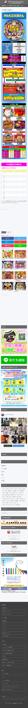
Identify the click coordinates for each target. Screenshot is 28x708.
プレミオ (3, 502)
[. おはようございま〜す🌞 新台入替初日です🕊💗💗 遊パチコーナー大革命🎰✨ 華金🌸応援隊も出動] (5, 430)
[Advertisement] (14, 220)
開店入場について (6, 633)
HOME (3, 480)
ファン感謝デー (14, 490)
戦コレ (8, 500)
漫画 (9, 494)
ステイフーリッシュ (12, 498)
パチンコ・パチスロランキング (14, 536)
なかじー (3, 496)
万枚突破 (9, 490)
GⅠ (17, 492)
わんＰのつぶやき (6, 614)
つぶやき (7, 488)
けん (3, 490)
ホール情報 (9, 5)
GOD (20, 500)
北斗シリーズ (21, 492)
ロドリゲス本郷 (4, 494)
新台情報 (4, 608)
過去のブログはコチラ (7, 689)
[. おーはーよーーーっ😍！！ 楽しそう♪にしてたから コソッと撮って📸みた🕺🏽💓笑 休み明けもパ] (5, 422)
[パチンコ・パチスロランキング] (14, 532)
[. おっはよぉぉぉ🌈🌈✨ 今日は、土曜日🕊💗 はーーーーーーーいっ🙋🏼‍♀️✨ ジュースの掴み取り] (22, 422)
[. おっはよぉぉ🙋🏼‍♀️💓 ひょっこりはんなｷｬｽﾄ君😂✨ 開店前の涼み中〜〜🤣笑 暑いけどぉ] (14, 430)
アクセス (4, 630)
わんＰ (3, 488)
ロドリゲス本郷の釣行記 (8, 650)
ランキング (20, 488)
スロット (11, 488)
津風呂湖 (16, 500)
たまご (3, 492)
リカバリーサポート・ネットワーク (10, 686)
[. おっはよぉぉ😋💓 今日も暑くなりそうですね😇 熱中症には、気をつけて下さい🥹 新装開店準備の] (22, 430)
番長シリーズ (14, 494)
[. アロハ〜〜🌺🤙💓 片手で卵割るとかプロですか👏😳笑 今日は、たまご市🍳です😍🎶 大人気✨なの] (22, 439)
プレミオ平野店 (5, 680)
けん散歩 (4, 644)
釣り (10, 496)
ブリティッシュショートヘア (7, 504)
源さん (18, 498)
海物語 (7, 492)
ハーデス (10, 502)
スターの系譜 (5, 673)
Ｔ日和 (3, 656)
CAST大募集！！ (5, 636)
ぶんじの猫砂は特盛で (7, 653)
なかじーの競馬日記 (6, 665)
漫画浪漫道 (4, 659)
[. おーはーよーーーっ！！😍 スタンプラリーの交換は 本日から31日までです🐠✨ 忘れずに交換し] (14, 439)
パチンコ (3, 232)
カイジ (15, 502)
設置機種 (4, 621)
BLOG (14, 5)
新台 (6, 490)
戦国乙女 (12, 500)
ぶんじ (14, 504)
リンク (21, 5)
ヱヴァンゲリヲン (20, 494)
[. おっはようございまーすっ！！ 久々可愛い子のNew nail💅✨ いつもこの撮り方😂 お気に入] (14, 422)
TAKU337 (14, 496)
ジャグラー (4, 500)
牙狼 (17, 496)
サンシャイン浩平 (12, 492)
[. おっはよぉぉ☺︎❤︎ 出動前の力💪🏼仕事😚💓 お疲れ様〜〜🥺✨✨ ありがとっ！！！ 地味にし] (5, 439)
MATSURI (22, 490)
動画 (18, 5)
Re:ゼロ (23, 500)
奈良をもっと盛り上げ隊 (8, 662)
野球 (7, 502)
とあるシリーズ (22, 498)
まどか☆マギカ (4, 498)
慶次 (20, 496)
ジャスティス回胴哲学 (7, 647)
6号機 (7, 496)
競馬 (24, 488)
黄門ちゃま (18, 504)
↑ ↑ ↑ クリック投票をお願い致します (14, 550)
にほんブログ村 (14, 548)
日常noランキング (6, 611)
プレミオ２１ (5, 683)
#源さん (8, 232)
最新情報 (4, 5)
